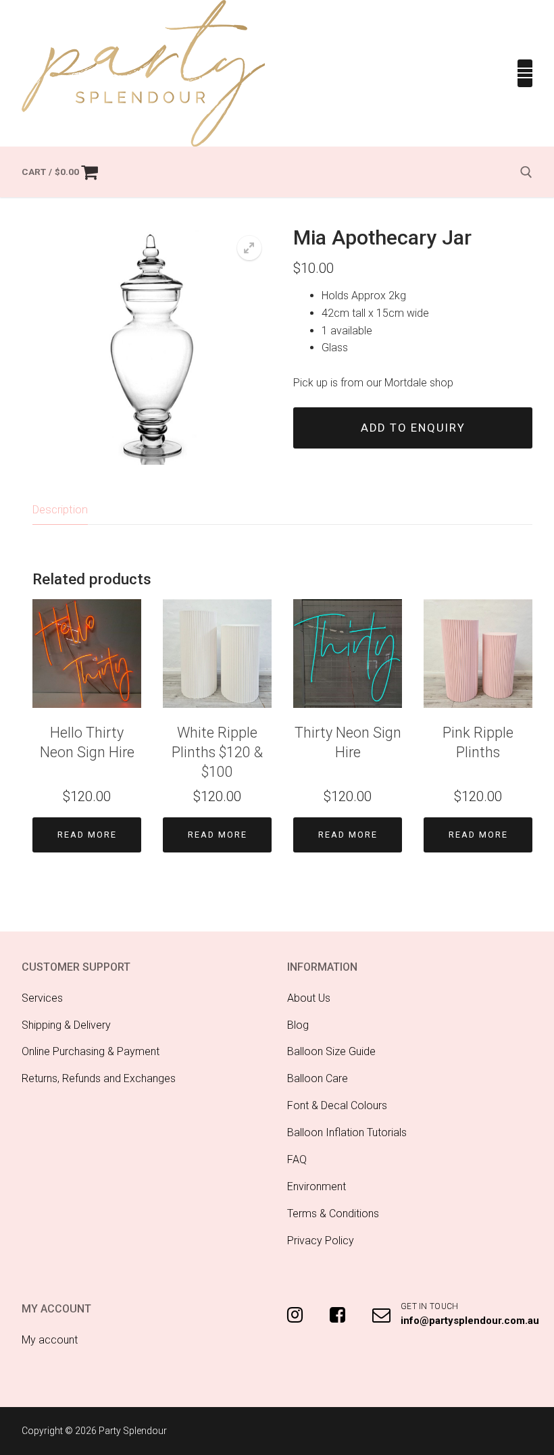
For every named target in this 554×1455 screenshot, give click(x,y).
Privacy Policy (320, 1240)
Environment (316, 1186)
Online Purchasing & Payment (90, 1051)
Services (42, 998)
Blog (298, 1025)
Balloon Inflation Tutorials (347, 1132)
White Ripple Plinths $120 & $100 (217, 752)
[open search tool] (526, 172)
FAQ (297, 1159)
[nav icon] (525, 73)
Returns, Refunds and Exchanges (99, 1078)
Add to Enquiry (413, 428)
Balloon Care (317, 1078)
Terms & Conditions (333, 1213)
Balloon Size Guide (331, 1051)
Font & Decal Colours (337, 1105)
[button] (249, 248)
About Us (308, 998)
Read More (87, 834)
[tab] (60, 509)
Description (60, 509)
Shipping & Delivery (66, 1025)
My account (50, 1339)
